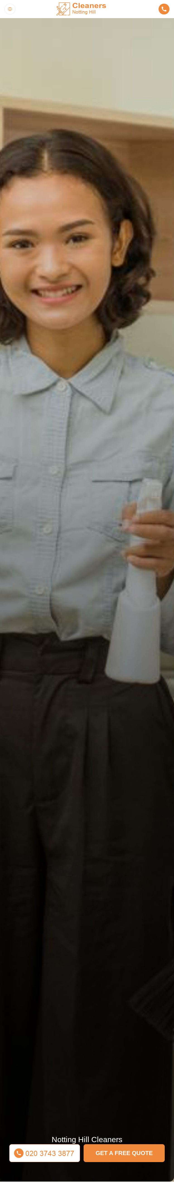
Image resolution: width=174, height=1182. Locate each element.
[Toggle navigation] (10, 9)
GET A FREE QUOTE (124, 1153)
